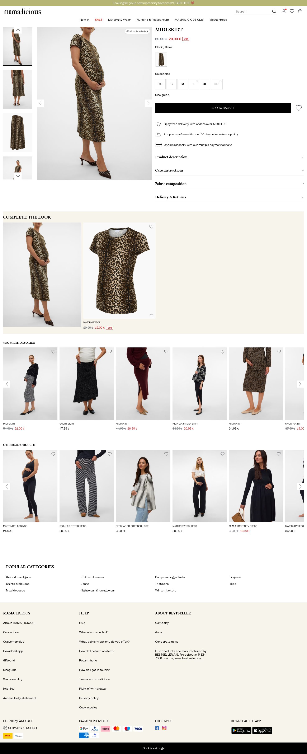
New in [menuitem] (84, 20)
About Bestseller (173, 613)
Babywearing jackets (170, 577)
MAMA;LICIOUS (16, 613)
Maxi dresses (15, 590)
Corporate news (167, 641)
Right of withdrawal (92, 688)
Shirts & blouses (17, 584)
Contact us (11, 632)
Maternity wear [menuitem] (119, 20)
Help (84, 613)
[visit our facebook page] (157, 729)
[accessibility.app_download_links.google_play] (241, 734)
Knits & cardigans (18, 577)
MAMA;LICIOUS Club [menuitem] (189, 20)
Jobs (158, 632)
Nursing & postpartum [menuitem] (153, 20)
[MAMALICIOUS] (22, 13)
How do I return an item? (96, 651)
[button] (160, 84)
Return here (88, 660)
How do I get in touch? (94, 670)
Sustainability (12, 679)
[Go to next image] (18, 175)
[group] (30, 391)
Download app (13, 651)
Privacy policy (89, 698)
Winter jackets (165, 590)
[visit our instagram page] (164, 729)
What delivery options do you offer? (104, 641)
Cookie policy (88, 707)
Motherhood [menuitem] (218, 20)
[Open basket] (300, 11)
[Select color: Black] (161, 59)
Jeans (85, 584)
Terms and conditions (94, 679)
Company (162, 623)
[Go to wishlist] (292, 12)
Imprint (8, 688)
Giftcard (9, 660)
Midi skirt (169, 30)
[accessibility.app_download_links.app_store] (262, 734)
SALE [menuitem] (98, 20)
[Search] (274, 11)
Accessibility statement (20, 698)
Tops (233, 584)
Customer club (13, 641)
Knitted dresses (92, 577)
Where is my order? (93, 632)
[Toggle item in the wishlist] (299, 108)
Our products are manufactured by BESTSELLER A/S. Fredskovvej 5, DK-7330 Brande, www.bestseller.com (181, 654)
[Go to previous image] (18, 29)
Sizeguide (9, 670)
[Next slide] (300, 384)
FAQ (82, 623)
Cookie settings (154, 748)
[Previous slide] (6, 384)
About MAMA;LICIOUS (18, 623)
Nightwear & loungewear (98, 590)
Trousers (162, 584)
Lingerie (235, 577)
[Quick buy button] (151, 316)
